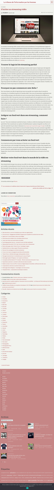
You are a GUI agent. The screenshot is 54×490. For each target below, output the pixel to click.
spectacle (50, 480)
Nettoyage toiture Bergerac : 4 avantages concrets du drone (15, 267)
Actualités (4, 298)
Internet (4, 328)
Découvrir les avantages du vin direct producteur (13, 250)
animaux (17, 472)
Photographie (5, 343)
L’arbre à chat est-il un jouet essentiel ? (43, 445)
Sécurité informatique (7, 351)
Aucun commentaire (47, 438)
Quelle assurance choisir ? (10, 283)
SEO (27, 480)
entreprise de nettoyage (35, 475)
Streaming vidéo (5, 177)
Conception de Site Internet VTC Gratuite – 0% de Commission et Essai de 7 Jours (20, 259)
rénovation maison (22, 480)
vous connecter (11, 196)
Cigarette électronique (49, 472)
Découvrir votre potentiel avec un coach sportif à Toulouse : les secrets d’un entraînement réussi (17, 436)
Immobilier (4, 326)
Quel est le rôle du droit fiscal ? (41, 425)
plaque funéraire (8, 480)
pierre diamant (46, 477)
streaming (21, 60)
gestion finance (43, 475)
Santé (3, 349)
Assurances (5, 300)
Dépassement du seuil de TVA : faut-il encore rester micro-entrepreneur (18, 244)
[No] (52, 486)
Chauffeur (43, 472)
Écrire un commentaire (47, 12)
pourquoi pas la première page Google (35, 126)
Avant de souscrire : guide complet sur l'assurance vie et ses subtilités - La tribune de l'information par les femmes (27, 281)
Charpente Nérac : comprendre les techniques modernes (15, 269)
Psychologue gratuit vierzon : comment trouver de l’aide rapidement (17, 242)
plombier (13, 480)
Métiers (4, 335)
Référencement (5, 347)
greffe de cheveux (50, 475)
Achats (4, 296)
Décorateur (5, 316)
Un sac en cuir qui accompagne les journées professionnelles (15, 252)
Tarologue (4, 355)
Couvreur (4, 312)
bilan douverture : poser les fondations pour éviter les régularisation (17, 232)
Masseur (19, 477)
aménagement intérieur (5, 472)
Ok (27, 488)
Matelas (23, 477)
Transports (4, 357)
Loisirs (3, 330)
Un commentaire (48, 447)
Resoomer (16, 480)
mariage (16, 477)
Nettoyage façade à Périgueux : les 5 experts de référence (15, 257)
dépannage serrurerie (23, 475)
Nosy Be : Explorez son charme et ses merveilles (13, 289)
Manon (5, 12)
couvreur (9, 475)
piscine (51, 477)
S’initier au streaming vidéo (13, 9)
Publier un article (6, 372)
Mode (3, 337)
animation (13, 472)
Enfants (4, 320)
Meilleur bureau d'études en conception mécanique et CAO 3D (16, 285)
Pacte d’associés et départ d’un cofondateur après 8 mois (15, 238)
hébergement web (5, 477)
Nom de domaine (6, 339)
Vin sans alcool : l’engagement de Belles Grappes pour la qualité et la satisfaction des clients (22, 234)
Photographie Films (6, 345)
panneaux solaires (28, 477)
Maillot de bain (11, 477)
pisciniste (3, 480)
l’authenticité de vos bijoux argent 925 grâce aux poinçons (15, 248)
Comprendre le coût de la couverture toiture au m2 (13, 265)
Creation (4, 314)
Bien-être (4, 304)
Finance (4, 324)
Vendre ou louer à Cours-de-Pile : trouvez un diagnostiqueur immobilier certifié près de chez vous (24, 263)
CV (17, 475)
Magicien (4, 332)
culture (14, 475)
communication (3, 475)
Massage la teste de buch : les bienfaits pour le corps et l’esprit (16, 256)
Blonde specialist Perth (37, 472)
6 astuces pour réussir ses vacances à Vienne (36, 289)
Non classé (4, 341)
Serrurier (4, 353)
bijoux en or (31, 472)
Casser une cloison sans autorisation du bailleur (12, 240)
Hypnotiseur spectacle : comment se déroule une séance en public (17, 261)
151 (4, 462)
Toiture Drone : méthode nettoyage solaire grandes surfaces (15, 254)
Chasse (4, 310)
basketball (21, 472)
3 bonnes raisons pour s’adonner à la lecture (22, 277)
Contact (4, 371)
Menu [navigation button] (52, 2)
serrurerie (32, 480)
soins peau (45, 480)
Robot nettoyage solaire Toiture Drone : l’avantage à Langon (15, 246)
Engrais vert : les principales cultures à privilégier (13, 236)
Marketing (4, 334)
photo (34, 477)
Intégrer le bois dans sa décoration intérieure (16, 279)
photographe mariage (40, 477)
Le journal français (5, 365)
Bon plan (4, 306)
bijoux (28, 472)
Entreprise (4, 322)
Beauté (4, 302)
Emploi (4, 318)
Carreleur (4, 308)
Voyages (4, 359)
